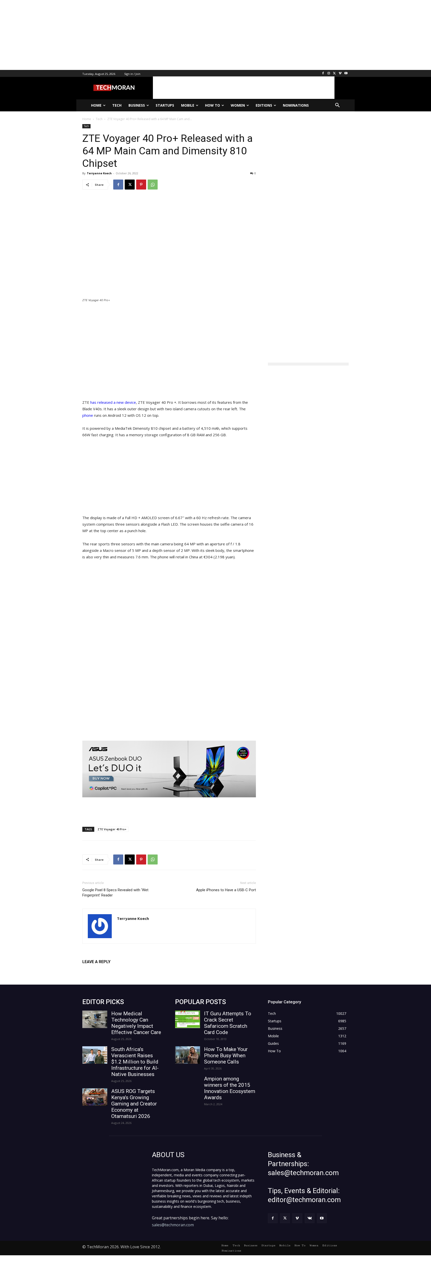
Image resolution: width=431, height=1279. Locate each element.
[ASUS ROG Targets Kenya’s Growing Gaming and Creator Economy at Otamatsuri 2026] (94, 1097)
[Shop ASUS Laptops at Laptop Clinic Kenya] (169, 769)
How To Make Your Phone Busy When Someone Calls (226, 1055)
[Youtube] (346, 73)
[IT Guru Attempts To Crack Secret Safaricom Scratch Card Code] (187, 1019)
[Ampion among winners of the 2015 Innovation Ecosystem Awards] (187, 1084)
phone (87, 415)
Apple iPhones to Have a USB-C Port (226, 890)
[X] (334, 73)
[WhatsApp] (153, 185)
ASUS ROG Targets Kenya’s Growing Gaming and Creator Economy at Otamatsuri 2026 (134, 1103)
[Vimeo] (340, 73)
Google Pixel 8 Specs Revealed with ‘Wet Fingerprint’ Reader (115, 892)
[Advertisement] (149, 35)
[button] (337, 105)
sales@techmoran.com (173, 1225)
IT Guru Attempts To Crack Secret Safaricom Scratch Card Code (227, 1023)
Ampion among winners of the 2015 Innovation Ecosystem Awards (229, 1088)
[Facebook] (323, 73)
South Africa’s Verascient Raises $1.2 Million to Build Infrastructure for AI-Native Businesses (135, 1061)
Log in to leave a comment (104, 970)
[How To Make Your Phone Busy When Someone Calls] (187, 1055)
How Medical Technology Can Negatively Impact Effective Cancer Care (136, 1023)
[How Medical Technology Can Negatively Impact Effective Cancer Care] (94, 1019)
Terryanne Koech (99, 173)
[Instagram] (329, 73)
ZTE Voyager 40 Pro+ (112, 829)
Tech (86, 126)
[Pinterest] (141, 185)
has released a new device (113, 402)
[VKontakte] (310, 1218)
